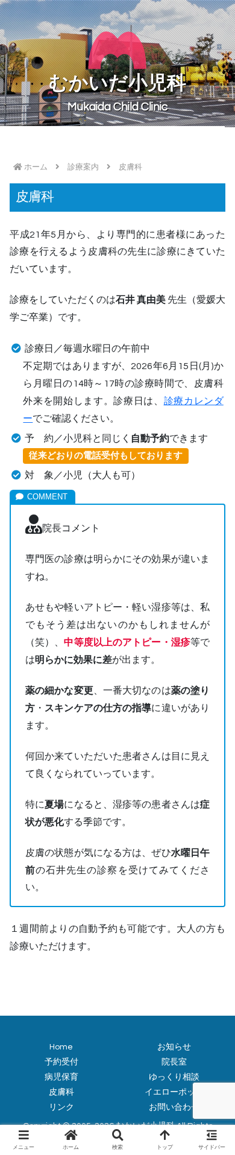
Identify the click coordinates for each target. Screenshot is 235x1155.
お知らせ (174, 1047)
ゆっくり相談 (174, 1077)
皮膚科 (61, 1092)
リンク (61, 1107)
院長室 (174, 1062)
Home (61, 1047)
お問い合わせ (174, 1107)
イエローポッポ (174, 1092)
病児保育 (61, 1077)
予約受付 (61, 1062)
